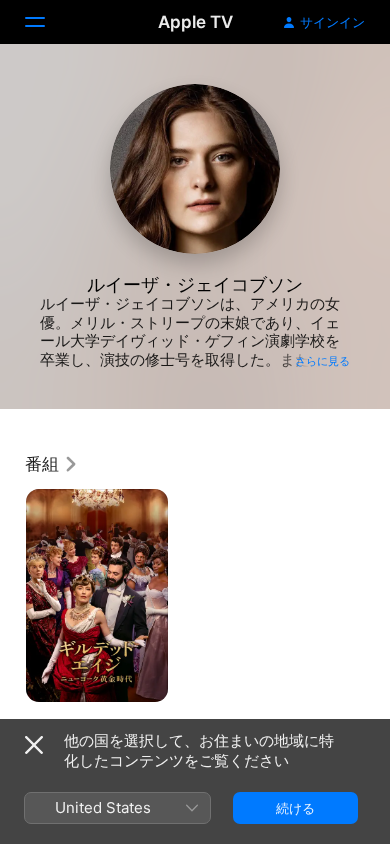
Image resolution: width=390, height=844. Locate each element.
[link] (52, 464)
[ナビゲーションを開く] (47, 22)
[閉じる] (34, 745)
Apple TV (195, 22)
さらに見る (322, 361)
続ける (295, 808)
